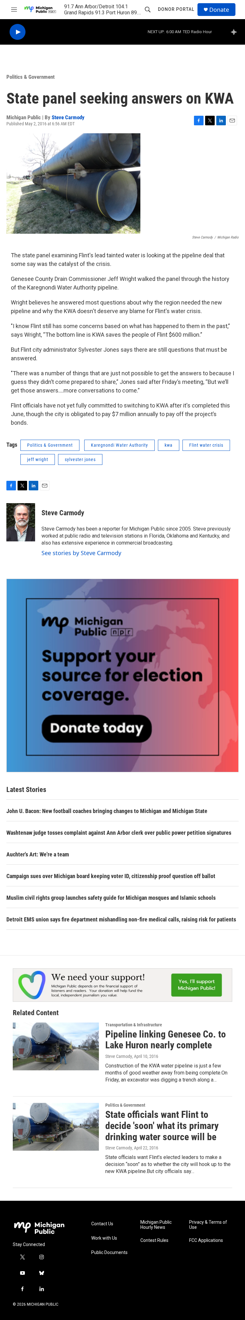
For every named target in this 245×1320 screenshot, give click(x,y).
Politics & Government (30, 77)
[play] (17, 32)
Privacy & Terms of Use (208, 1225)
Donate (219, 9)
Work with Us (104, 1238)
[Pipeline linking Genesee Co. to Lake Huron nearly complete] (56, 1046)
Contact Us (102, 1223)
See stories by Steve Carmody (81, 553)
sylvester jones (80, 459)
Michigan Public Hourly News (156, 1225)
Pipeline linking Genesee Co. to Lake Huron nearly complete (165, 1040)
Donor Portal (176, 9)
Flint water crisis (206, 445)
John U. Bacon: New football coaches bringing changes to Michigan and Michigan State (106, 811)
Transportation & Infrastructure (133, 1024)
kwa (169, 445)
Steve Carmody (68, 117)
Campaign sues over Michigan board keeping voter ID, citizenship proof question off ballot (110, 876)
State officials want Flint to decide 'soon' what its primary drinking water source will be (162, 1125)
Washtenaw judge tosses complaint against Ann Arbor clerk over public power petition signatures (118, 832)
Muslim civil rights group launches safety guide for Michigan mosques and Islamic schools (111, 897)
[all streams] (235, 32)
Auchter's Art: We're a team (37, 854)
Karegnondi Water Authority (119, 445)
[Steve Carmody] (20, 522)
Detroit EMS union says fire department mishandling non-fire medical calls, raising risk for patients (121, 919)
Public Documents (109, 1252)
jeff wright (37, 459)
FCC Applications (206, 1240)
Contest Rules (154, 1240)
